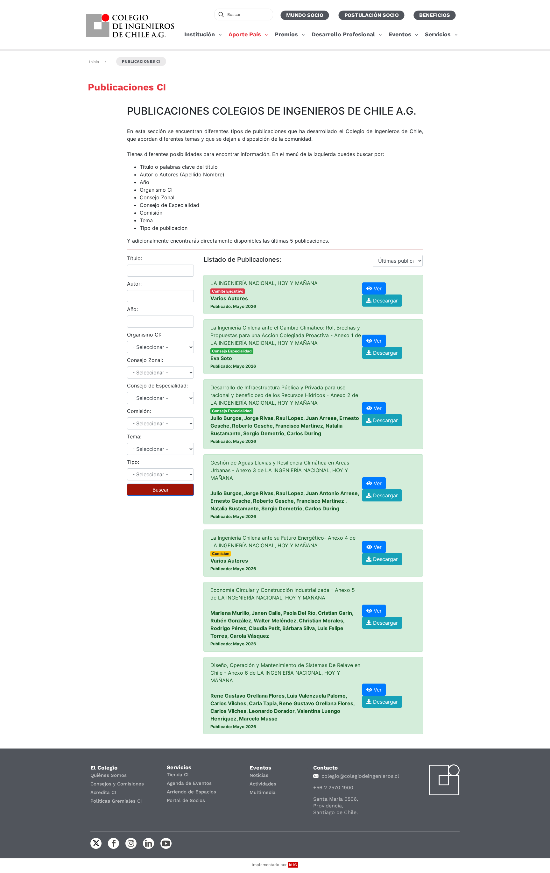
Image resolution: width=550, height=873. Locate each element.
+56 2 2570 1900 (333, 787)
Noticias (259, 775)
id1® (293, 864)
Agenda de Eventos (189, 783)
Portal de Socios (186, 800)
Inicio (94, 62)
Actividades (263, 784)
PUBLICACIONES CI (141, 61)
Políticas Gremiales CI (116, 801)
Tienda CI (178, 774)
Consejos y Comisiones (117, 784)
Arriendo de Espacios (191, 792)
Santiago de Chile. (335, 812)
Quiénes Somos (108, 775)
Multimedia (263, 792)
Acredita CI (103, 792)
